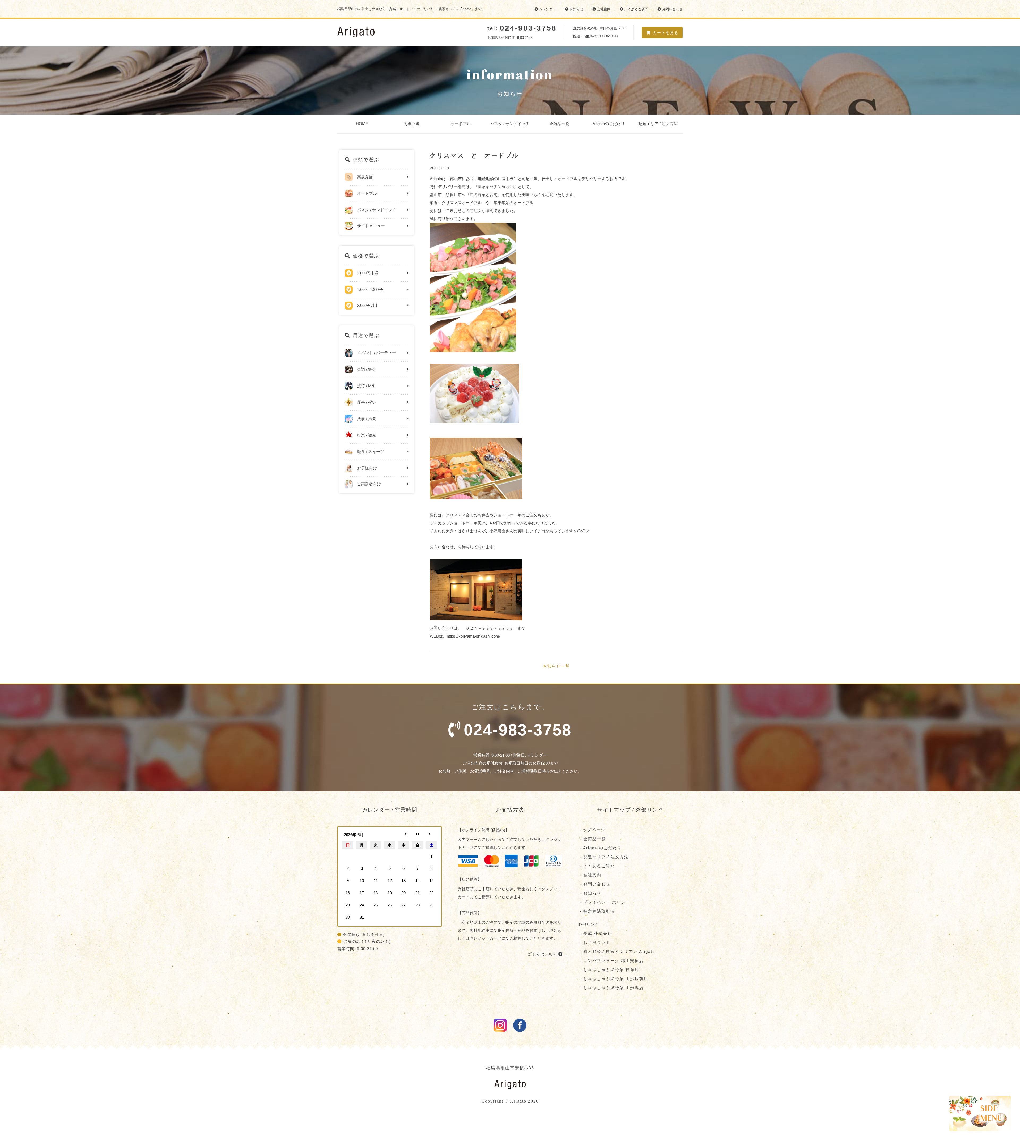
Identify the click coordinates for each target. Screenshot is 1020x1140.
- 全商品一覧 (592, 839)
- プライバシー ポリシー (604, 902)
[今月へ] (417, 835)
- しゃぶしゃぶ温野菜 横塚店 (608, 969)
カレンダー (547, 9)
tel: (522, 28)
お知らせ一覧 (556, 666)
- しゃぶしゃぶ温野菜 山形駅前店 (613, 978)
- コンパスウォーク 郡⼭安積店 (611, 960)
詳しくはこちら (542, 954)
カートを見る (665, 33)
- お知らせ (589, 893)
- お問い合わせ (594, 884)
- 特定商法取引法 (596, 911)
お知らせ (576, 9)
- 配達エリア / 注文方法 (603, 857)
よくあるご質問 (636, 9)
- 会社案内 (589, 875)
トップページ (591, 830)
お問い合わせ (672, 9)
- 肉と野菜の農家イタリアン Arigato (616, 951)
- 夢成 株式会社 (595, 933)
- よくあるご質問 (596, 866)
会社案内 (604, 9)
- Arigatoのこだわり (600, 848)
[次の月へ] (431, 835)
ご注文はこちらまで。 (518, 721)
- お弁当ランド (594, 942)
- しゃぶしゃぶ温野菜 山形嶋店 (611, 987)
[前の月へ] (403, 835)
